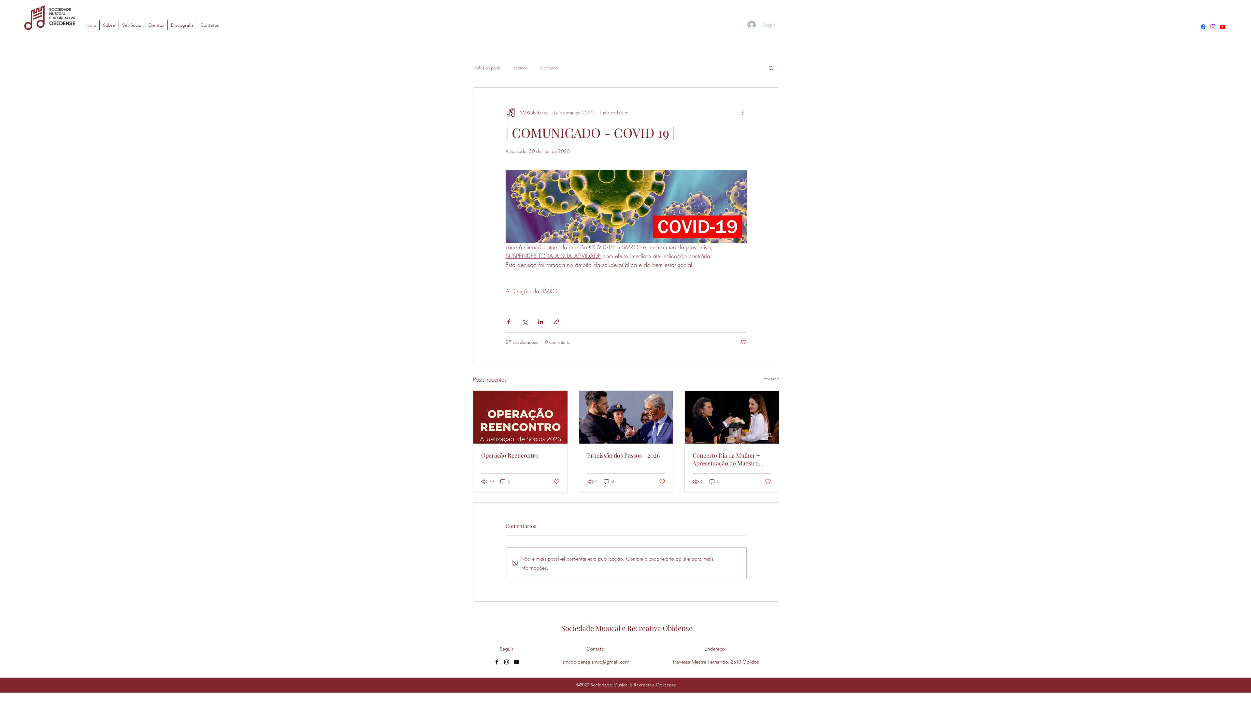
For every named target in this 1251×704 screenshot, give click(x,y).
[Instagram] (1213, 26)
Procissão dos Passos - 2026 (623, 455)
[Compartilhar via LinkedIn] (541, 322)
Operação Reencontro (510, 455)
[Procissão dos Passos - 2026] (626, 417)
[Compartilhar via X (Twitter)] (525, 322)
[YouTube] (1222, 26)
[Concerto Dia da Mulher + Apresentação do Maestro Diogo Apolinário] (732, 417)
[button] (771, 67)
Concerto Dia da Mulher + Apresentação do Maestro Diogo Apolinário (726, 459)
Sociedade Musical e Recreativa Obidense (627, 628)
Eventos (520, 68)
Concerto (549, 68)
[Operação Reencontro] (520, 417)
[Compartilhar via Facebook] (509, 322)
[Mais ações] (743, 112)
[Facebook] (1203, 26)
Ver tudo (771, 378)
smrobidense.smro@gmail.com (596, 662)
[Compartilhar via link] (557, 322)
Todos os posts (486, 68)
